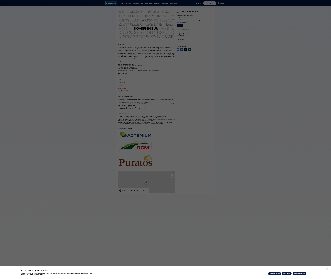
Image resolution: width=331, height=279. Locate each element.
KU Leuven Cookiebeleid (27, 274)
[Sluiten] (327, 268)
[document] (165, 272)
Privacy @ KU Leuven (39, 274)
